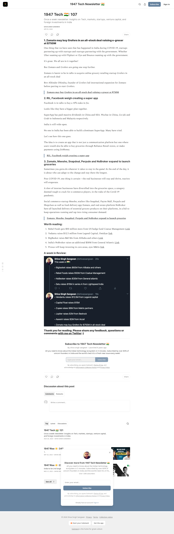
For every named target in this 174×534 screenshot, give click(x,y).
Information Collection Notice (86, 496)
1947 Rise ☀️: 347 (53, 448)
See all (49, 481)
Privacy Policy (105, 496)
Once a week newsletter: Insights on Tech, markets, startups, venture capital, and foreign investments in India (75, 434)
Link (127, 229)
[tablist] (54, 394)
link (110, 233)
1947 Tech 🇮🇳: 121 (53, 430)
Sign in (167, 4)
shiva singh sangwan (52, 27)
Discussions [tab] (62, 424)
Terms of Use (98, 493)
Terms (95, 517)
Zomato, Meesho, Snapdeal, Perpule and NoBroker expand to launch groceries (86, 218)
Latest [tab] (52, 424)
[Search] (139, 4)
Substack (75, 529)
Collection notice (106, 517)
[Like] (46, 34)
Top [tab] (46, 424)
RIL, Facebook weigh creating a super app (68, 155)
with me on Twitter (70, 333)
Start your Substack (81, 523)
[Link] (40, 42)
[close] (110, 452)
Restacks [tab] (59, 394)
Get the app (98, 523)
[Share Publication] (145, 4)
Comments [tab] (49, 394)
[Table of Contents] (2, 266)
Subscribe (154, 4)
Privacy (89, 517)
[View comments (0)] (52, 34)
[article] (87, 436)
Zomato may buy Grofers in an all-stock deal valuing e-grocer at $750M (83, 92)
